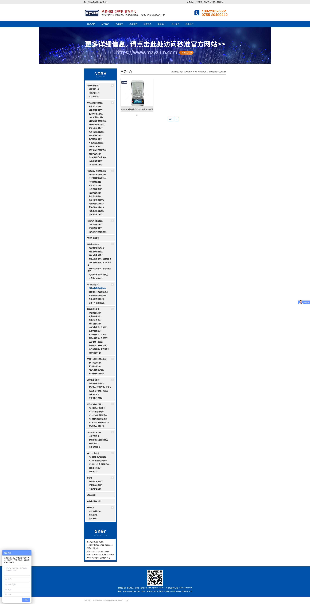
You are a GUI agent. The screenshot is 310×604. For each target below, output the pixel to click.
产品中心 (190, 2)
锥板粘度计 (93, 471)
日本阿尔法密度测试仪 (97, 295)
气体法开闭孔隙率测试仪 (98, 274)
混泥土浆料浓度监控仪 (97, 231)
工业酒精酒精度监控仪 (97, 178)
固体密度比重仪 (93, 309)
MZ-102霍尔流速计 (96, 411)
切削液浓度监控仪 (96, 110)
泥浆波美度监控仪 (96, 224)
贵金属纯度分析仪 (94, 432)
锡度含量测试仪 (95, 352)
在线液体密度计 (93, 238)
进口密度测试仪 (93, 284)
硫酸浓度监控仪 (95, 192)
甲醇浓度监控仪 (95, 181)
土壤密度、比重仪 (96, 341)
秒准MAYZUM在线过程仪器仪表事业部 (108, 600)
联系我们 (199, 2)
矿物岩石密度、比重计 (97, 334)
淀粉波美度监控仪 (96, 214)
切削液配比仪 (94, 89)
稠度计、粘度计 (93, 453)
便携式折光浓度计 (96, 398)
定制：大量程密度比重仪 (96, 359)
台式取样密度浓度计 (96, 383)
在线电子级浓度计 (94, 501)
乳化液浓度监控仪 (96, 113)
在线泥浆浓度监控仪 (95, 221)
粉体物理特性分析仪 (95, 404)
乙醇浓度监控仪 (95, 185)
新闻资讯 (147, 24)
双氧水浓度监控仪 (96, 128)
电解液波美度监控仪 (96, 203)
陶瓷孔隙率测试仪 (96, 251)
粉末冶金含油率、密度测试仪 (100, 259)
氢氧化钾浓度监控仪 (96, 200)
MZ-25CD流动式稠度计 (98, 457)
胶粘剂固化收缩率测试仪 (98, 345)
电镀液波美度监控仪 (96, 211)
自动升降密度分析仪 (96, 373)
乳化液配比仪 (94, 96)
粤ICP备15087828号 (156, 587)
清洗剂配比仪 (94, 93)
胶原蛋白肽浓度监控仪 (97, 150)
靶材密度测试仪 (95, 366)
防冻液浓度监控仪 (96, 135)
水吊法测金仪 (94, 436)
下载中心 (161, 24)
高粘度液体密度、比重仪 (98, 390)
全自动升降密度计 (96, 278)
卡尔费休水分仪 (95, 488)
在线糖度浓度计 (95, 146)
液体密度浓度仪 (93, 380)
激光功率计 (91, 495)
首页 (171, 119)
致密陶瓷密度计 (95, 316)
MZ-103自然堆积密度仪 (98, 415)
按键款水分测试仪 (96, 485)
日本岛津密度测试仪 (96, 299)
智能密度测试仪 (93, 244)
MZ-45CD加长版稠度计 (98, 460)
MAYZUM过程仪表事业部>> (214, 2)
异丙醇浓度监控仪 (96, 139)
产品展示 (119, 24)
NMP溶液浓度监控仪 (97, 124)
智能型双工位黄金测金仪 (98, 439)
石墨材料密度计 (95, 331)
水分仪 (89, 477)
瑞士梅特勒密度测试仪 (97, 288)
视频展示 (133, 24)
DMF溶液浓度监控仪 (97, 117)
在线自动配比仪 (93, 85)
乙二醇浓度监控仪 (96, 161)
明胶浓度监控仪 (95, 153)
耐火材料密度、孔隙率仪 (98, 338)
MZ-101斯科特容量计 (97, 408)
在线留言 (175, 24)
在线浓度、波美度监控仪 (96, 171)
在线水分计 (93, 518)
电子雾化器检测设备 (96, 248)
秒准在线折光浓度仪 (95, 102)
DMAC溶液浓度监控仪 (97, 121)
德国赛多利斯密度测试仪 (98, 292)
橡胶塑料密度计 (95, 312)
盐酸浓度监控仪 (95, 196)
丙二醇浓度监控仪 (96, 164)
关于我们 (105, 24)
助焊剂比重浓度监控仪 (97, 174)
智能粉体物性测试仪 (96, 426)
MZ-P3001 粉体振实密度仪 (99, 422)
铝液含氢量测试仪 (96, 255)
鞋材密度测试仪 (95, 362)
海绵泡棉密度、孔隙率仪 (98, 327)
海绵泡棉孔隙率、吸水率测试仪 (99, 263)
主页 (181, 71)
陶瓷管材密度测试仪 (96, 370)
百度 (126, 600)
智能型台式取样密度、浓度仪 (100, 387)
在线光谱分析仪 (95, 511)
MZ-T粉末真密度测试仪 (98, 419)
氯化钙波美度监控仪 (96, 207)
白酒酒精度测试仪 (96, 189)
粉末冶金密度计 (95, 320)
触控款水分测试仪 (96, 481)
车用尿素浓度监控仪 (96, 142)
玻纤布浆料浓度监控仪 (97, 157)
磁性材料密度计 (95, 323)
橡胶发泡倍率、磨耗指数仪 (99, 349)
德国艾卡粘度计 (95, 468)
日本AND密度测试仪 (97, 302)
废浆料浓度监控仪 (96, 228)
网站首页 (91, 24)
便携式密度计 (94, 394)
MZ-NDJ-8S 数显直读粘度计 (100, 464)
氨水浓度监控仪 (95, 106)
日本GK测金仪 (94, 447)
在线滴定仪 (93, 515)
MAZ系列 (90, 507)
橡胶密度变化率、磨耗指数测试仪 (99, 269)
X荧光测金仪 (94, 443)
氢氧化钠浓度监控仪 (96, 132)
